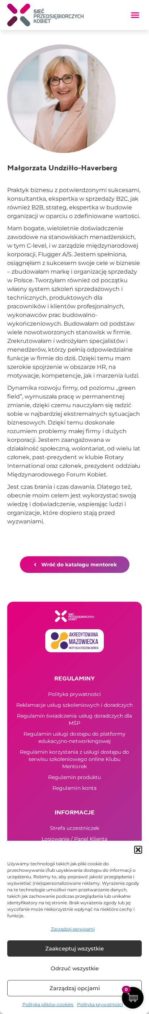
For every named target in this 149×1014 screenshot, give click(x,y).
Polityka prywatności (100, 1004)
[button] (138, 849)
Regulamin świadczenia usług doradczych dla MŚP (74, 719)
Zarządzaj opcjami (75, 988)
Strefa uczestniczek (74, 828)
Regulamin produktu (74, 777)
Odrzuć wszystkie (75, 968)
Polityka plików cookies (47, 1004)
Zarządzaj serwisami (73, 929)
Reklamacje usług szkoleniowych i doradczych (74, 705)
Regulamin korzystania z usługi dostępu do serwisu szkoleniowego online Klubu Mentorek (74, 759)
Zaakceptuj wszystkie (74, 948)
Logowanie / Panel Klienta (74, 839)
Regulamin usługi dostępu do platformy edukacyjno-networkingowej (74, 737)
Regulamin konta (74, 788)
